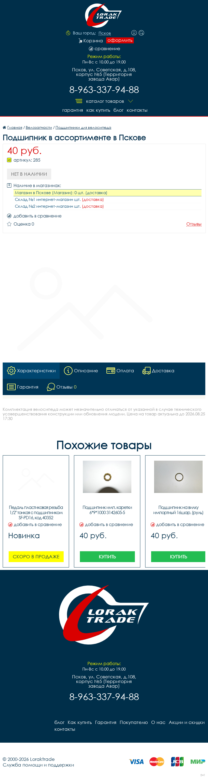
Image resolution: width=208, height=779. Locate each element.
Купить (107, 556)
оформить (120, 40)
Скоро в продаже (36, 556)
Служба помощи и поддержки (38, 765)
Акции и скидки (186, 722)
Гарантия (72, 110)
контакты (137, 110)
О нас (158, 722)
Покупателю (134, 722)
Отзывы (194, 224)
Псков (105, 33)
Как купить (98, 110)
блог (118, 110)
